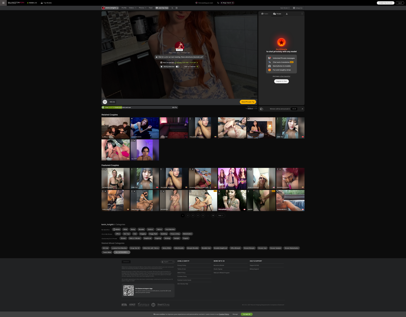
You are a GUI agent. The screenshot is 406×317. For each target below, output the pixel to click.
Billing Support (254, 269)
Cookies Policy (182, 276)
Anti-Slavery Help (182, 284)
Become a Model (219, 265)
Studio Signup (218, 269)
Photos (142, 8)
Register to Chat (281, 81)
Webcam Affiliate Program (222, 272)
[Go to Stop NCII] (163, 305)
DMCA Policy (181, 272)
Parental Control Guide (184, 280)
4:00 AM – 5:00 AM (186, 62)
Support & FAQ (254, 265)
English (166, 262)
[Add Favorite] (105, 102)
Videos (132, 8)
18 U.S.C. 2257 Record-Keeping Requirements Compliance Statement (263, 305)
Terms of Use (181, 269)
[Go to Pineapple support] (153, 305)
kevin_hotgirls (108, 224)
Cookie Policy (224, 314)
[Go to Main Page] (16, 3)
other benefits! (285, 76)
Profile (124, 8)
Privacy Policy (181, 265)
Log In (400, 3)
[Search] (218, 2)
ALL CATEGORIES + (122, 252)
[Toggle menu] (3, 3)
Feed (150, 8)
